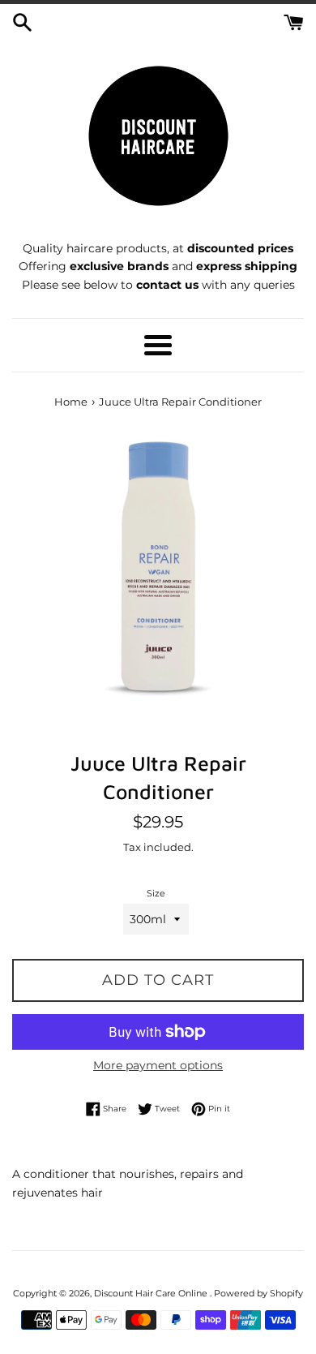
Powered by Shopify (258, 1293)
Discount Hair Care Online (152, 1293)
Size (156, 893)
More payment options (158, 1065)
